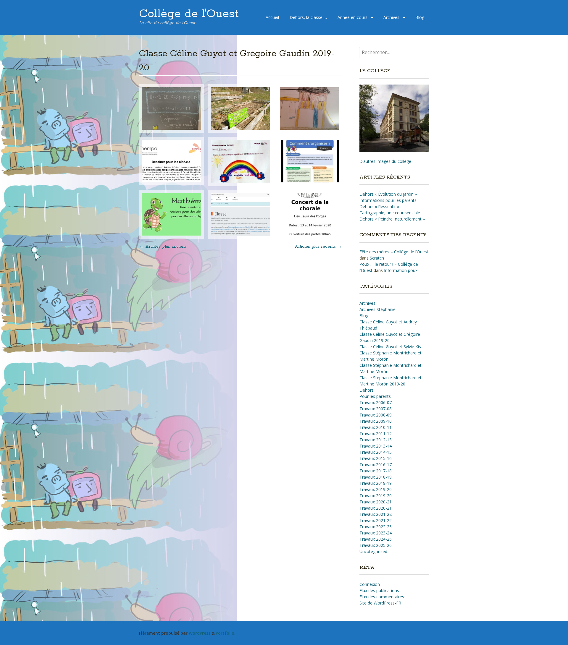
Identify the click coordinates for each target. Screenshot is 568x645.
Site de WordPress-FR (380, 603)
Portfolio (225, 633)
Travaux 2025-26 (375, 545)
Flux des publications (379, 590)
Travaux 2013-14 (375, 446)
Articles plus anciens (163, 246)
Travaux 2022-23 (375, 526)
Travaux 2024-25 (375, 539)
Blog (419, 17)
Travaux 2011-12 (375, 433)
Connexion (369, 584)
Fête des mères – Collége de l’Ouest (393, 252)
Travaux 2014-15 (375, 452)
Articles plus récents (318, 246)
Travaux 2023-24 (375, 533)
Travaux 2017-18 (375, 471)
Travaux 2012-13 (375, 440)
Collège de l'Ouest (189, 14)
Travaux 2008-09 (375, 415)
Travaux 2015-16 (375, 458)
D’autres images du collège (385, 161)
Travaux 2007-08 (375, 408)
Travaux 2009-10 (375, 421)
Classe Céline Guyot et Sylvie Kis (390, 346)
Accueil (272, 17)
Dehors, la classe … (308, 17)
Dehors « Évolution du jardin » (388, 194)
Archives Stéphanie (377, 309)
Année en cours (352, 17)
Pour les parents (375, 396)
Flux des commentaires (381, 596)
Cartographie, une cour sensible (389, 212)
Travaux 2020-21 (375, 502)
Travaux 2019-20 (375, 489)
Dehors (366, 390)
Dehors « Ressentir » (379, 206)
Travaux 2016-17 (375, 464)
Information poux (400, 270)
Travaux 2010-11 (375, 427)
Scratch (377, 258)
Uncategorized (373, 551)
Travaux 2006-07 (375, 402)
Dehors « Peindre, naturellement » (392, 219)
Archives (391, 17)
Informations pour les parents (388, 200)
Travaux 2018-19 (375, 477)
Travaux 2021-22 (375, 514)
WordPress (199, 633)
